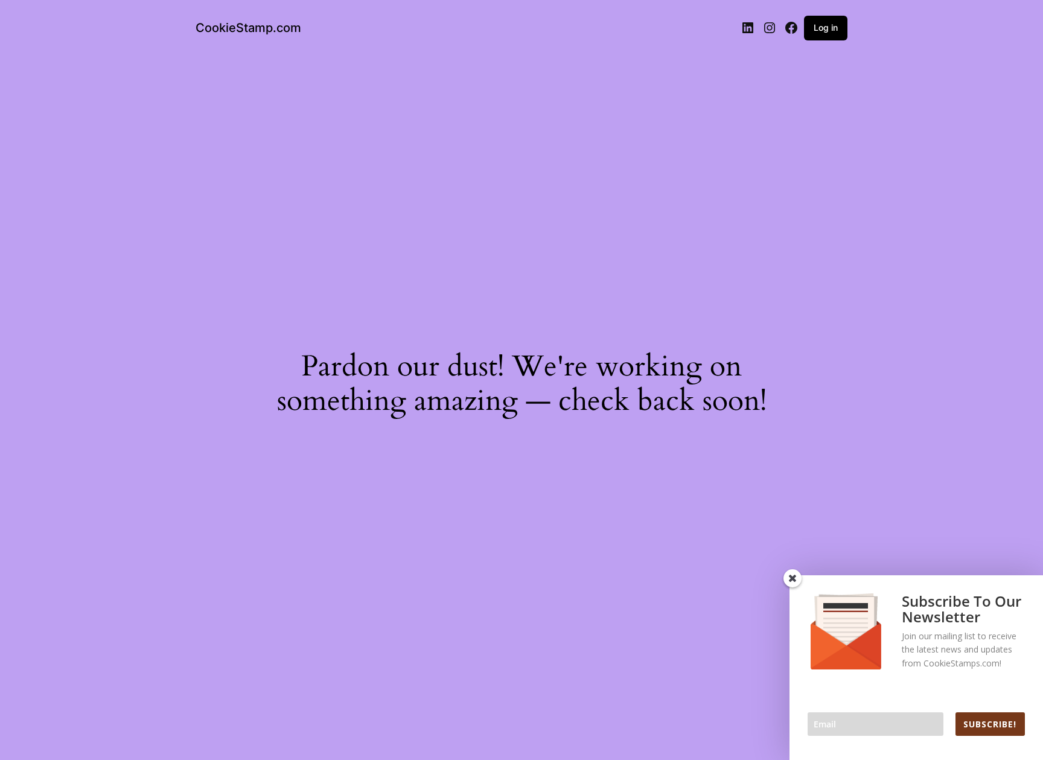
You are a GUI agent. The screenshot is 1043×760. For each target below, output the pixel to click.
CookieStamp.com (248, 28)
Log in (826, 27)
